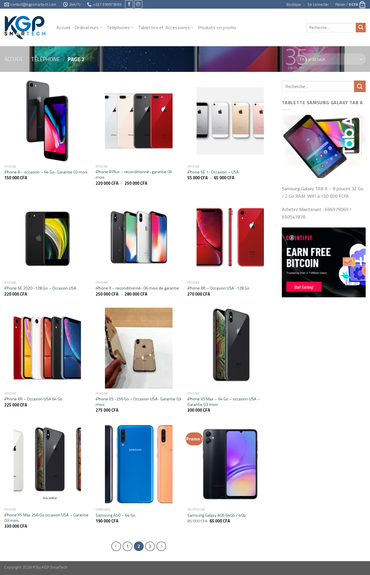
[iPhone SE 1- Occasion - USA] (230, 121)
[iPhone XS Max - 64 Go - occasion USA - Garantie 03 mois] (230, 348)
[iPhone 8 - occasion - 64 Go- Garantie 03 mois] (47, 121)
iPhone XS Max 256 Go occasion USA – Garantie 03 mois (46, 517)
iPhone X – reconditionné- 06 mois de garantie (137, 288)
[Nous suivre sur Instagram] (138, 4)
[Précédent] (116, 546)
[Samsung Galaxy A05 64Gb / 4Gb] (230, 464)
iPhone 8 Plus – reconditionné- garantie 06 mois (134, 174)
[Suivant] (161, 546)
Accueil (63, 27)
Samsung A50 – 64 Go (115, 515)
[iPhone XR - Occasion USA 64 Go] (47, 348)
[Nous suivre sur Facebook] (129, 4)
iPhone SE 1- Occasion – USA (213, 172)
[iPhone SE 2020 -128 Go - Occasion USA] (47, 237)
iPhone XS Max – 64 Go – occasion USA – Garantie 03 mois (223, 401)
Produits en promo (217, 27)
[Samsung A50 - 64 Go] (139, 464)
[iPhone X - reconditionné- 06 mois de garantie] (139, 237)
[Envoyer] (361, 28)
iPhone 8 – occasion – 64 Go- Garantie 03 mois (46, 172)
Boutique (293, 4)
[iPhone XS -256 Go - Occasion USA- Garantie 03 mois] (139, 348)
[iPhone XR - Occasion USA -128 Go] (230, 237)
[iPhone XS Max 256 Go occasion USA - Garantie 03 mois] (47, 464)
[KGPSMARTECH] (26, 27)
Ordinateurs (87, 27)
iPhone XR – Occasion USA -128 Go (218, 288)
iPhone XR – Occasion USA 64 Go (33, 399)
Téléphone (45, 59)
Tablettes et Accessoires (164, 27)
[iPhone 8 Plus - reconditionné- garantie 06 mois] (139, 121)
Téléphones (118, 27)
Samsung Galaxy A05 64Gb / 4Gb (216, 515)
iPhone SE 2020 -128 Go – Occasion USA (40, 288)
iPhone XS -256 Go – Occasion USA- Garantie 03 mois (138, 401)
